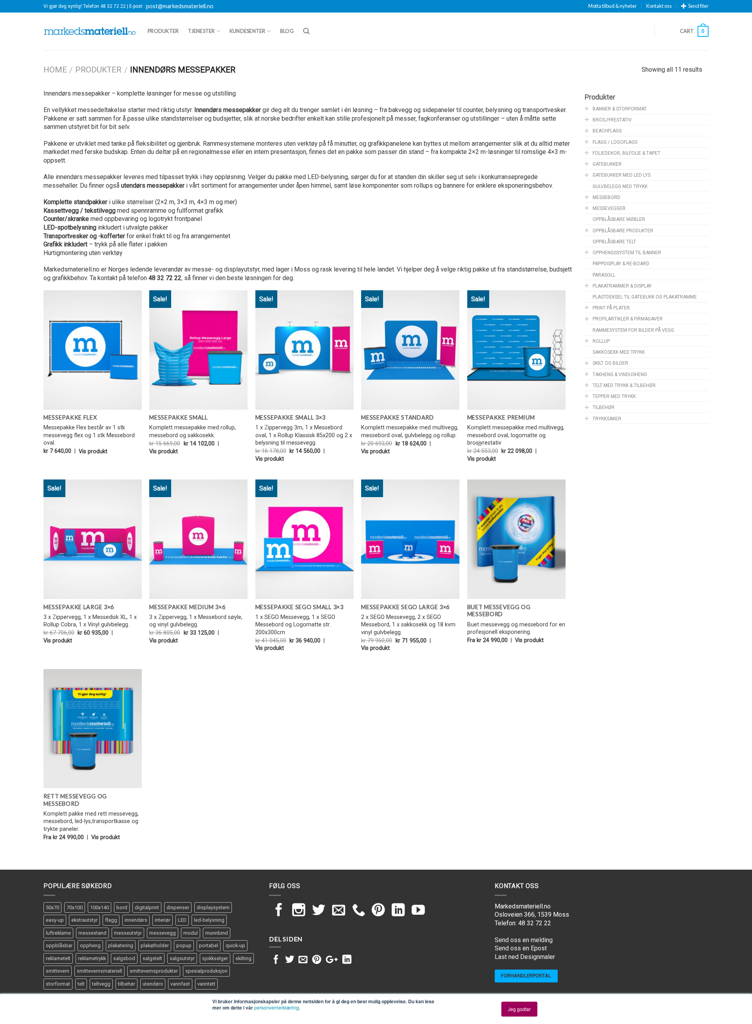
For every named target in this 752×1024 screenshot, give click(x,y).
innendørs (136, 920)
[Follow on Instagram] (299, 911)
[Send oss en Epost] (338, 911)
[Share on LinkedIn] (346, 960)
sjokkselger (215, 958)
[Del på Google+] (332, 960)
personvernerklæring (276, 1007)
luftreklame (58, 933)
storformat (58, 984)
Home (55, 69)
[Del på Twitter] (289, 960)
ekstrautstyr (84, 920)
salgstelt (152, 958)
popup (184, 945)
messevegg (162, 933)
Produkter (163, 31)
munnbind (216, 933)
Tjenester (201, 31)
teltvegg (101, 984)
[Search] (306, 31)
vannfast (180, 984)
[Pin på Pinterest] (316, 960)
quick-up (235, 945)
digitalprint (147, 907)
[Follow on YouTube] (418, 911)
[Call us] (358, 911)
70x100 (75, 907)
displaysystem (213, 907)
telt (81, 984)
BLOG (287, 31)
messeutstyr (128, 933)
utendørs (153, 984)
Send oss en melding (524, 940)
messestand (92, 933)
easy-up (55, 920)
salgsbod (124, 958)
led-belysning (209, 920)
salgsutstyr (182, 958)
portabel (208, 945)
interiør (162, 920)
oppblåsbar (59, 945)
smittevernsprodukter (154, 971)
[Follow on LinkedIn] (398, 911)
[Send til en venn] (302, 960)
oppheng (90, 945)
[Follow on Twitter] (318, 911)
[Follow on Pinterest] (378, 911)
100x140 (99, 907)
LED (182, 920)
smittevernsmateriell (99, 971)
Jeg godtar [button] (519, 1009)
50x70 (52, 907)
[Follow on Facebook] (279, 911)
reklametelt (58, 958)
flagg (111, 920)
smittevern (57, 971)
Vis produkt (93, 451)
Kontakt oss (659, 6)
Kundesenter (248, 31)
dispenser (177, 907)
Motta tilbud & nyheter (612, 6)
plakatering (120, 945)
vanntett (206, 984)
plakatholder (155, 945)
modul (190, 933)
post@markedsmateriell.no (179, 6)
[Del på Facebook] (275, 960)
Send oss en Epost (521, 948)
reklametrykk (92, 958)
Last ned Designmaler (525, 957)
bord (121, 907)
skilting (243, 958)
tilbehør (126, 984)
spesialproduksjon (206, 971)
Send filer (698, 6)
